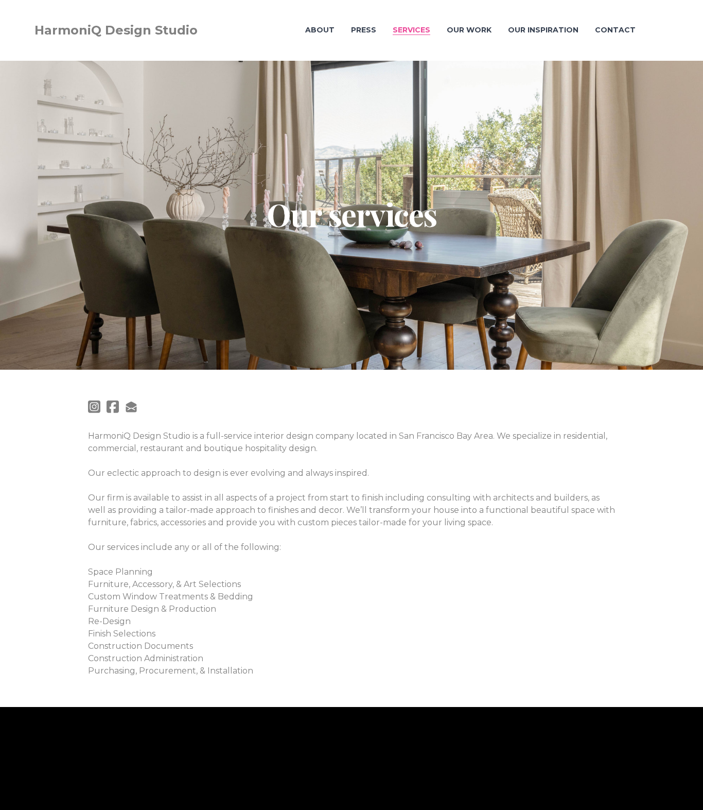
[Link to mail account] (131, 406)
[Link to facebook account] (113, 406)
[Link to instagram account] (94, 406)
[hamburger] (210, 30)
